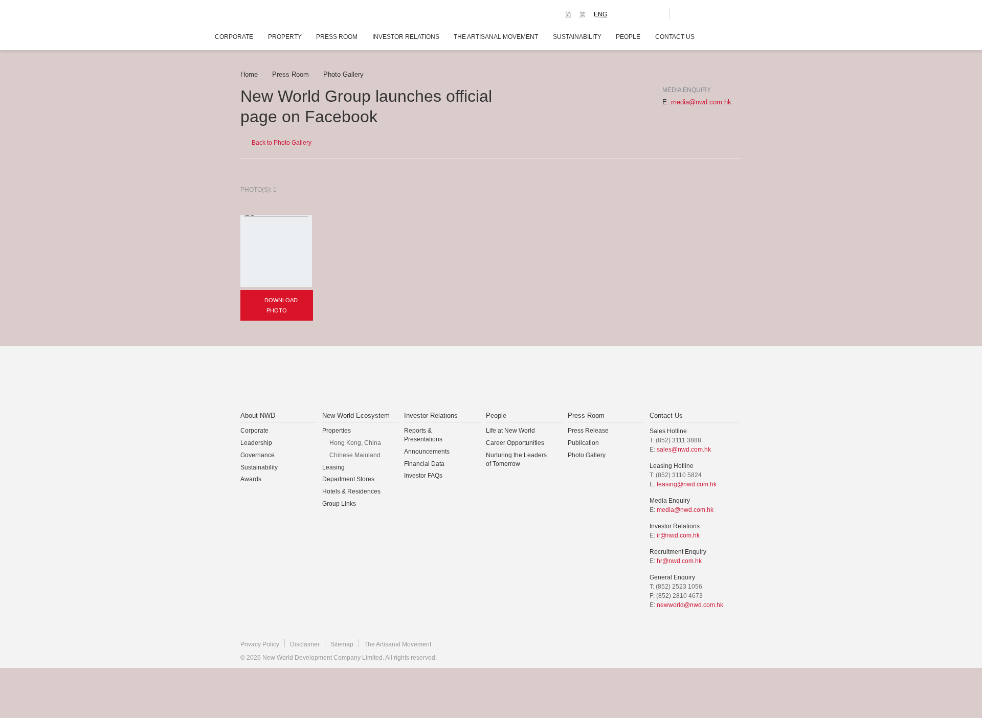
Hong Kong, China (355, 442)
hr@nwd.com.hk (679, 561)
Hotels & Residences (351, 491)
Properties (336, 430)
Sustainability (577, 36)
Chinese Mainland (355, 455)
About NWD (257, 415)
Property (285, 36)
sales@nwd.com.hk (684, 449)
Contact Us (675, 36)
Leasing (333, 467)
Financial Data (424, 463)
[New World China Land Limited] (478, 379)
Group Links (339, 503)
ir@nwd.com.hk (678, 535)
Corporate (234, 36)
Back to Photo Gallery (280, 142)
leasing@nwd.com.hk (687, 484)
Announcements (427, 451)
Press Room (337, 36)
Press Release (588, 430)
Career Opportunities (515, 442)
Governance (257, 455)
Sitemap (341, 644)
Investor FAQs (423, 475)
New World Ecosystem (356, 415)
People (628, 36)
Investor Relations (405, 36)
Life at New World (510, 430)
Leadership (256, 442)
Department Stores (348, 479)
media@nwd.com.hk (701, 102)
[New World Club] (653, 13)
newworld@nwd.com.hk (690, 605)
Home (249, 74)
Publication (583, 442)
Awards (250, 479)
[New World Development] (296, 15)
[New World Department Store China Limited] (593, 379)
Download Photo (280, 305)
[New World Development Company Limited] (375, 379)
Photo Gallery (343, 74)
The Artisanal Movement (496, 36)
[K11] (625, 13)
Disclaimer (305, 644)
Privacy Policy (259, 644)
